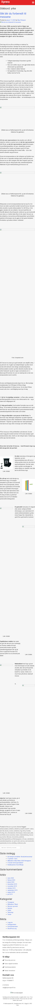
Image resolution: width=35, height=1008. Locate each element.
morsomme (15, 837)
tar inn (9, 843)
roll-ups (24, 839)
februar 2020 (11, 880)
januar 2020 (10, 882)
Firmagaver (10, 902)
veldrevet (20, 843)
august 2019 (11, 892)
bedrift (22, 829)
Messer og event (11, 827)
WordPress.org (11, 928)
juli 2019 (9, 894)
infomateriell (11, 833)
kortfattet (3, 835)
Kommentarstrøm (12, 926)
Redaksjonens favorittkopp (15, 865)
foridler (28, 831)
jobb (31, 833)
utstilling (13, 843)
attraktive (17, 829)
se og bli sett (16, 841)
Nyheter (19, 827)
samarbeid (30, 839)
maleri (17, 835)
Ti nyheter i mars (12, 858)
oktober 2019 (11, 888)
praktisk (21, 837)
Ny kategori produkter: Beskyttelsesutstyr (19, 856)
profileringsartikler (5, 839)
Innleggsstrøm (11, 924)
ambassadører (4, 829)
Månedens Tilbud (12, 904)
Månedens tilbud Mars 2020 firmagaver (19, 861)
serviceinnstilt (29, 841)
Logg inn (10, 922)
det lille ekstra (4, 831)
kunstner (12, 835)
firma (24, 831)
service (22, 841)
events (11, 831)
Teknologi (10, 912)
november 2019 (12, 886)
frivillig (2, 833)
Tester (9, 914)
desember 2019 (12, 884)
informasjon (19, 833)
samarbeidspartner (5, 841)
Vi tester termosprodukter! (15, 863)
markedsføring (24, 835)
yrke (24, 843)
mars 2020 (10, 878)
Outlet (9, 910)
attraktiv (11, 829)
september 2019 (12, 890)
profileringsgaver (16, 839)
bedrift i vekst (29, 829)
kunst (7, 835)
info (6, 833)
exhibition (17, 831)
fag (21, 831)
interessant (26, 833)
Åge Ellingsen (22, 20)
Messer (9, 837)
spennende (3, 843)
